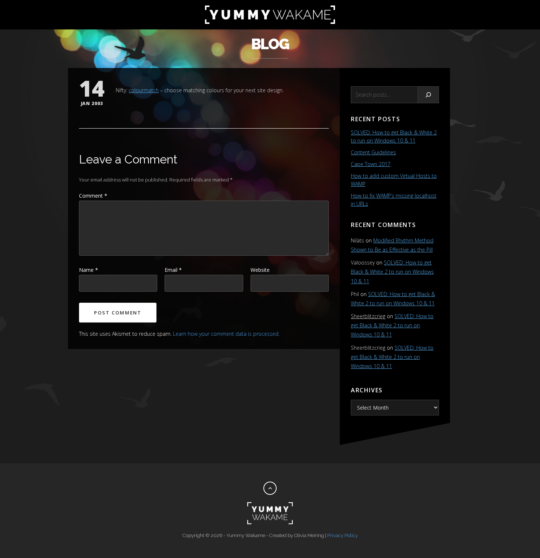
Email (173, 269)
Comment (93, 195)
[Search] (428, 94)
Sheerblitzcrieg (368, 316)
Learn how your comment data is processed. (226, 333)
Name (88, 269)
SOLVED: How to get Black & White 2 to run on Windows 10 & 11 (392, 271)
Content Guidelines (373, 152)
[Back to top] (270, 488)
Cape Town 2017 (370, 164)
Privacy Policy (342, 535)
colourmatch (144, 90)
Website (260, 269)
